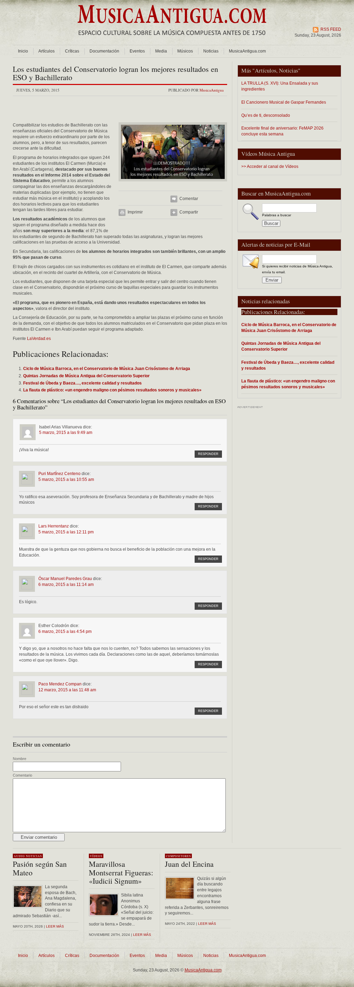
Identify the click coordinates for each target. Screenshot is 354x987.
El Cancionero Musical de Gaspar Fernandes (283, 102)
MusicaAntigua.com (247, 51)
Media (161, 51)
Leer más (55, 926)
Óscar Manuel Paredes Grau (65, 578)
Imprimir (135, 212)
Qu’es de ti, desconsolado (265, 115)
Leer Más (142, 935)
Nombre (19, 759)
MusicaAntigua (211, 90)
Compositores (178, 856)
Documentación (104, 51)
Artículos (46, 51)
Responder (208, 454)
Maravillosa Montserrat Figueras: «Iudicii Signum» (121, 872)
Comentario (22, 775)
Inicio (23, 51)
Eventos (137, 51)
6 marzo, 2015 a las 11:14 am (66, 584)
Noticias (210, 51)
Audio (19, 856)
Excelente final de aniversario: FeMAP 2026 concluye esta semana (282, 131)
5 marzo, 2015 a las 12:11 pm (66, 532)
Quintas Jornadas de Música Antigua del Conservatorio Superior (280, 346)
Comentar (188, 198)
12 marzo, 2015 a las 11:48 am (67, 689)
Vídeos (96, 856)
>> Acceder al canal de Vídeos (269, 166)
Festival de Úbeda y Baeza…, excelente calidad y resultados (287, 365)
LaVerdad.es (39, 338)
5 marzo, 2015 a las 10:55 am (66, 479)
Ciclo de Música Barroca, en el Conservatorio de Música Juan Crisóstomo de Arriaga (288, 327)
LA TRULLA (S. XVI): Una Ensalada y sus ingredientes (279, 86)
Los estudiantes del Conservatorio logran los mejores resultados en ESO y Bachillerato (115, 73)
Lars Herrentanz (53, 526)
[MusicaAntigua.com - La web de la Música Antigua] (172, 39)
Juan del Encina (189, 864)
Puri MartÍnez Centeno (59, 473)
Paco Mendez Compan (60, 684)
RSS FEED (330, 29)
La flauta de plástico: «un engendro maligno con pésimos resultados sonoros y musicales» (288, 384)
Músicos (185, 51)
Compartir (188, 212)
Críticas (72, 51)
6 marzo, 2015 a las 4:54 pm (65, 631)
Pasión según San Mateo (40, 868)
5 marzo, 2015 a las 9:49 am (65, 432)
